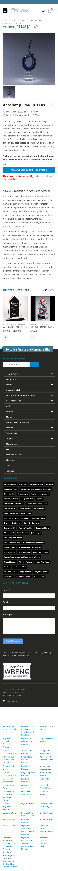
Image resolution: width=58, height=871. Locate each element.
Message (8, 614)
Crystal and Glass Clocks (13, 503)
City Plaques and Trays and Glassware (36, 489)
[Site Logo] (19, 11)
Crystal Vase (39, 508)
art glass (10, 471)
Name (6, 590)
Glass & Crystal (8, 324)
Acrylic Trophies (46, 819)
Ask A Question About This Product (29, 170)
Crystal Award (9, 508)
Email (6, 602)
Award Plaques (9, 819)
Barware (49, 484)
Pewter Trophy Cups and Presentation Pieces (22, 557)
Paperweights (9, 552)
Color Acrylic (23, 494)
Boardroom (11, 379)
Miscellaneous (12, 444)
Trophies (10, 438)
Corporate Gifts (9, 813)
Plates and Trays (42, 562)
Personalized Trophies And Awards (8, 760)
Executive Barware (31, 523)
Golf (8, 406)
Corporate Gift (27, 499)
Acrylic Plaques (9, 825)
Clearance (10, 460)
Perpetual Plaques (40, 552)
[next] (53, 105)
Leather (9, 411)
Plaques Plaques (25, 562)
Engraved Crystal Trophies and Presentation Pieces (24, 518)
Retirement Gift (20, 567)
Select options (5, 337)
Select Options (32, 337)
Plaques (9, 427)
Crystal (39, 499)
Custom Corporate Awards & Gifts (20, 395)
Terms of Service (18, 655)
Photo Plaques (10, 562)
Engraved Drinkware (12, 523)
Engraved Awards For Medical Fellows (46, 828)
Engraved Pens (46, 779)
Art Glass (33, 324)
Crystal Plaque (46, 813)
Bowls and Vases (10, 489)
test (8, 465)
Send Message (13, 641)
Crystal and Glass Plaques (37, 503)
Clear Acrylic (9, 494)
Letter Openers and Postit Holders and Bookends (24, 542)
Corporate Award (11, 499)
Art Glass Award (36, 484)
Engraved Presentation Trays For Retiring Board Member (27, 843)
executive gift (9, 528)
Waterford (8, 577)
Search (34, 365)
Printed (7, 567)
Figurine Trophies (25, 528)
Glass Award (9, 533)
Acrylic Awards (12, 374)
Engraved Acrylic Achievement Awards (28, 741)
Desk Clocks (26, 513)
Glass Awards (19, 324)
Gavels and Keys (42, 528)
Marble (9, 417)
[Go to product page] (15, 308)
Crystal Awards (25, 508)
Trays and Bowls (40, 572)
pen (8, 449)
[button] (5, 10)
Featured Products (14, 454)
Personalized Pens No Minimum (26, 760)
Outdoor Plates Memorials (17, 422)
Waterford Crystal (23, 577)
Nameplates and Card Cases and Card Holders (22, 547)
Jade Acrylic (36, 533)
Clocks (9, 384)
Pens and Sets (24, 552)
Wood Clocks (39, 577)
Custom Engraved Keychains (7, 806)
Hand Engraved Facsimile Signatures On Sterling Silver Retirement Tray (10, 861)
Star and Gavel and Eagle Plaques (17, 572)
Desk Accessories (13, 400)
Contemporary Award (40, 494)
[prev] (49, 105)
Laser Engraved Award (13, 538)
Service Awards (12, 433)
